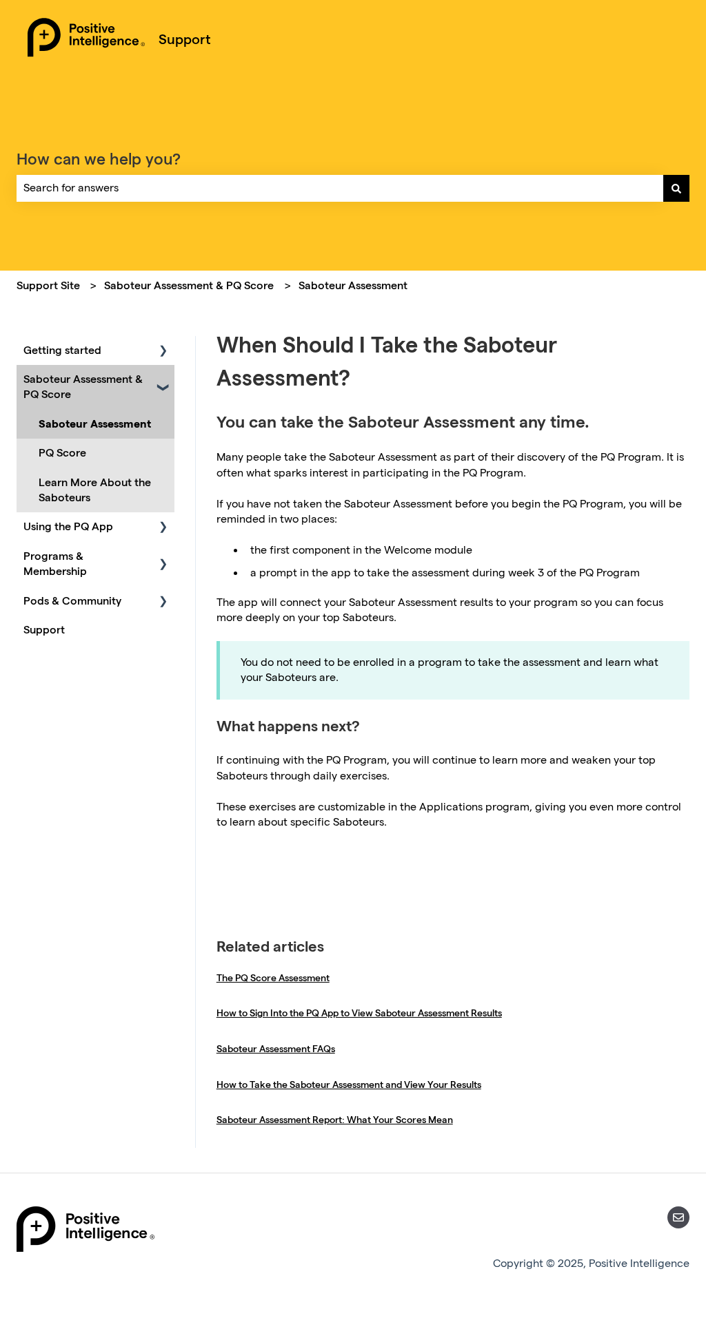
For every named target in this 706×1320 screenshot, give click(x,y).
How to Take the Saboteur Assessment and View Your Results (348, 1084)
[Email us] (678, 1217)
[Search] (676, 188)
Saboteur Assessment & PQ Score (189, 285)
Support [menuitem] (44, 630)
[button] (163, 351)
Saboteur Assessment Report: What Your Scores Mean (334, 1119)
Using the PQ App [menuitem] (68, 526)
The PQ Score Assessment (273, 977)
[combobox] (340, 188)
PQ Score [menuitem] (62, 453)
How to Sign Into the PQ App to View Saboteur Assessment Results (359, 1012)
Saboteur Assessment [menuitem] (95, 424)
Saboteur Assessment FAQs (275, 1048)
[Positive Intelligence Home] (86, 39)
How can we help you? (99, 158)
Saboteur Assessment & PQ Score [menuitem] (83, 386)
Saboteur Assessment (353, 285)
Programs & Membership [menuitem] (55, 563)
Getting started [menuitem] (62, 350)
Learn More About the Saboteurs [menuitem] (95, 489)
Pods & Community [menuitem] (72, 601)
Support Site (48, 285)
